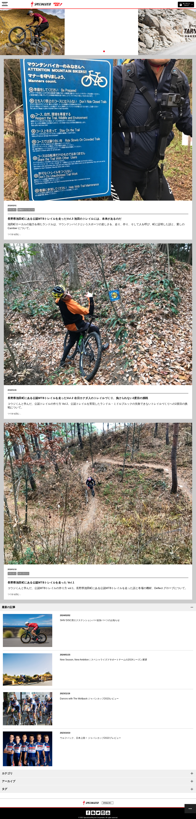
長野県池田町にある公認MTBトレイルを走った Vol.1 (41, 582)
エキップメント (23, 573)
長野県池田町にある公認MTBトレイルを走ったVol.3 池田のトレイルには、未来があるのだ (65, 218)
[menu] (190, 808)
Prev (2, 32)
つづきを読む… (14, 234)
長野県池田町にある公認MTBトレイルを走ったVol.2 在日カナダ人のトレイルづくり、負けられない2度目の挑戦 (78, 398)
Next (194, 32)
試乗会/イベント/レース (26, 210)
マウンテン (12, 210)
